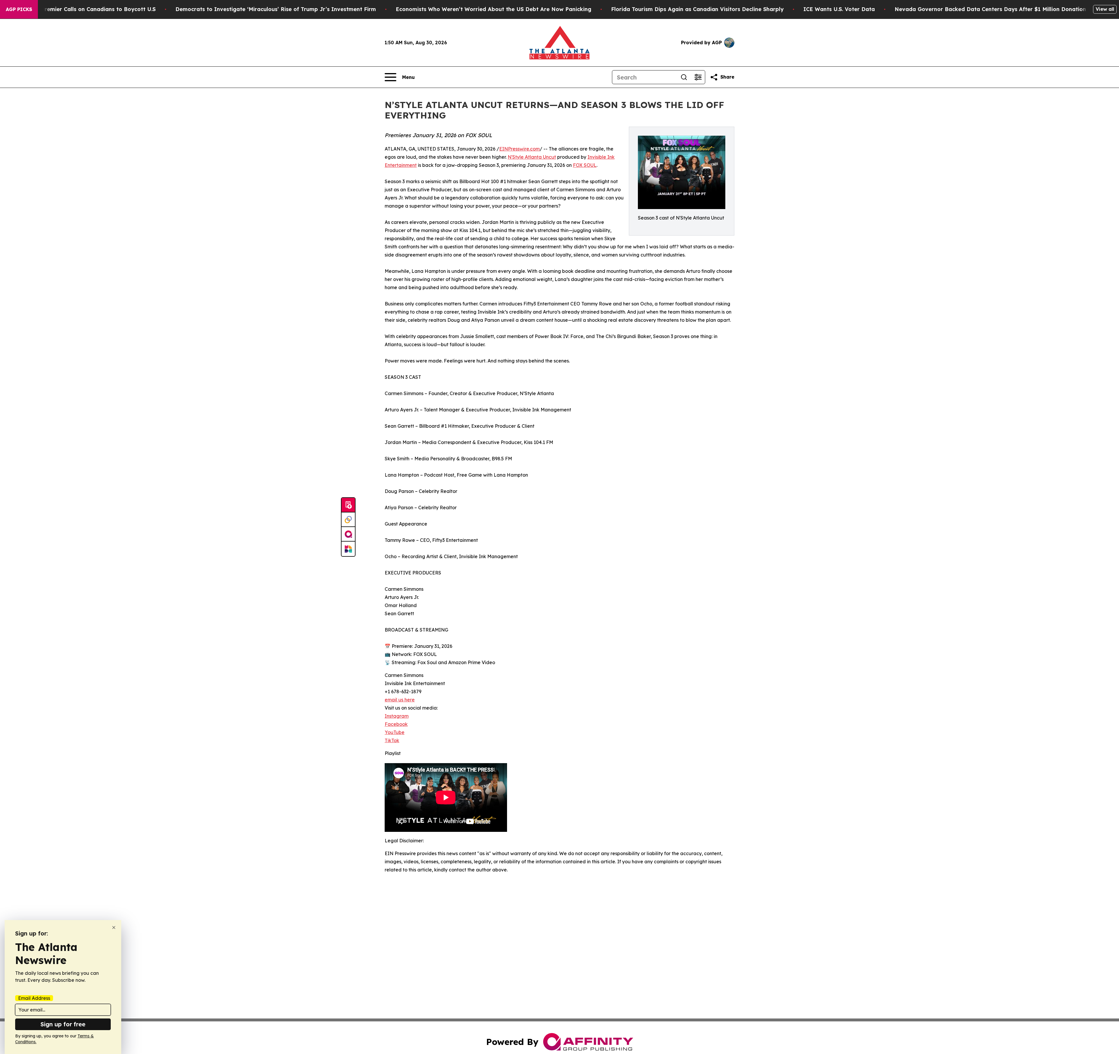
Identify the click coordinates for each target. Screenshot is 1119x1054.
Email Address (34, 998)
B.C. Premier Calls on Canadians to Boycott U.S (93, 9)
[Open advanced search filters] (698, 77)
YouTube (394, 732)
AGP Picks (19, 9)
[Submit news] (348, 505)
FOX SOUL (585, 165)
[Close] (114, 927)
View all (1105, 9)
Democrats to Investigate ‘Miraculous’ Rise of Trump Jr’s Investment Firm (275, 9)
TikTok (392, 740)
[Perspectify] (348, 519)
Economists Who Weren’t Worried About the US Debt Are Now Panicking (493, 9)
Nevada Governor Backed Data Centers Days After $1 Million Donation (990, 9)
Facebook (396, 724)
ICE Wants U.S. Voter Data (839, 9)
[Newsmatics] (348, 549)
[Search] (684, 77)
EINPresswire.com (519, 149)
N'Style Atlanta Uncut (532, 157)
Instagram (397, 716)
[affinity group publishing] (348, 534)
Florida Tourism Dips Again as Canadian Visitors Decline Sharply (697, 9)
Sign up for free (63, 1024)
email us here (400, 700)
